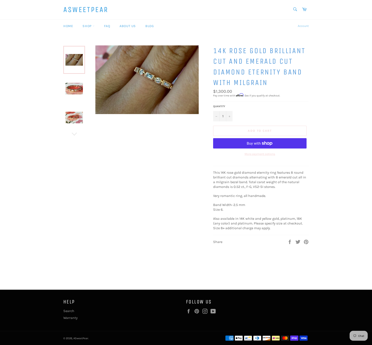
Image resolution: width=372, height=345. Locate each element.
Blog (149, 26)
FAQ (107, 26)
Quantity (219, 106)
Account (303, 26)
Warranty (70, 318)
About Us (127, 26)
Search (68, 311)
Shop (87, 26)
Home (68, 26)
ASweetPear (85, 9)
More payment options (260, 154)
